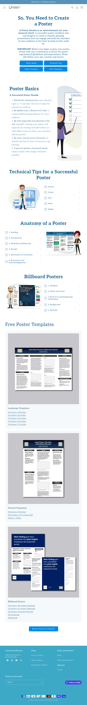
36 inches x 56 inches (17, 415)
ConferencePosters (40, 700)
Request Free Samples (39, 665)
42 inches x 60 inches (17, 421)
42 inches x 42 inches (17, 418)
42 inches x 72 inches (17, 425)
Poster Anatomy (31, 69)
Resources (61, 665)
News (59, 655)
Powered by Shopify (52, 700)
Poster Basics (31, 63)
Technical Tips (56, 63)
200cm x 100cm (14, 518)
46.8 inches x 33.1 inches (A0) (20, 515)
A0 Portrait (12, 618)
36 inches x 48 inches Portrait (20, 612)
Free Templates (55, 69)
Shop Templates (37, 660)
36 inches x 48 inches (17, 412)
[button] (4, 7)
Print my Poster (37, 655)
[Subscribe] (41, 682)
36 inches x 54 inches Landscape (21, 609)
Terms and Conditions (65, 660)
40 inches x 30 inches (17, 512)
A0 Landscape (13, 615)
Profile (59, 670)
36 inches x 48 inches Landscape (21, 606)
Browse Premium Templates (43, 629)
